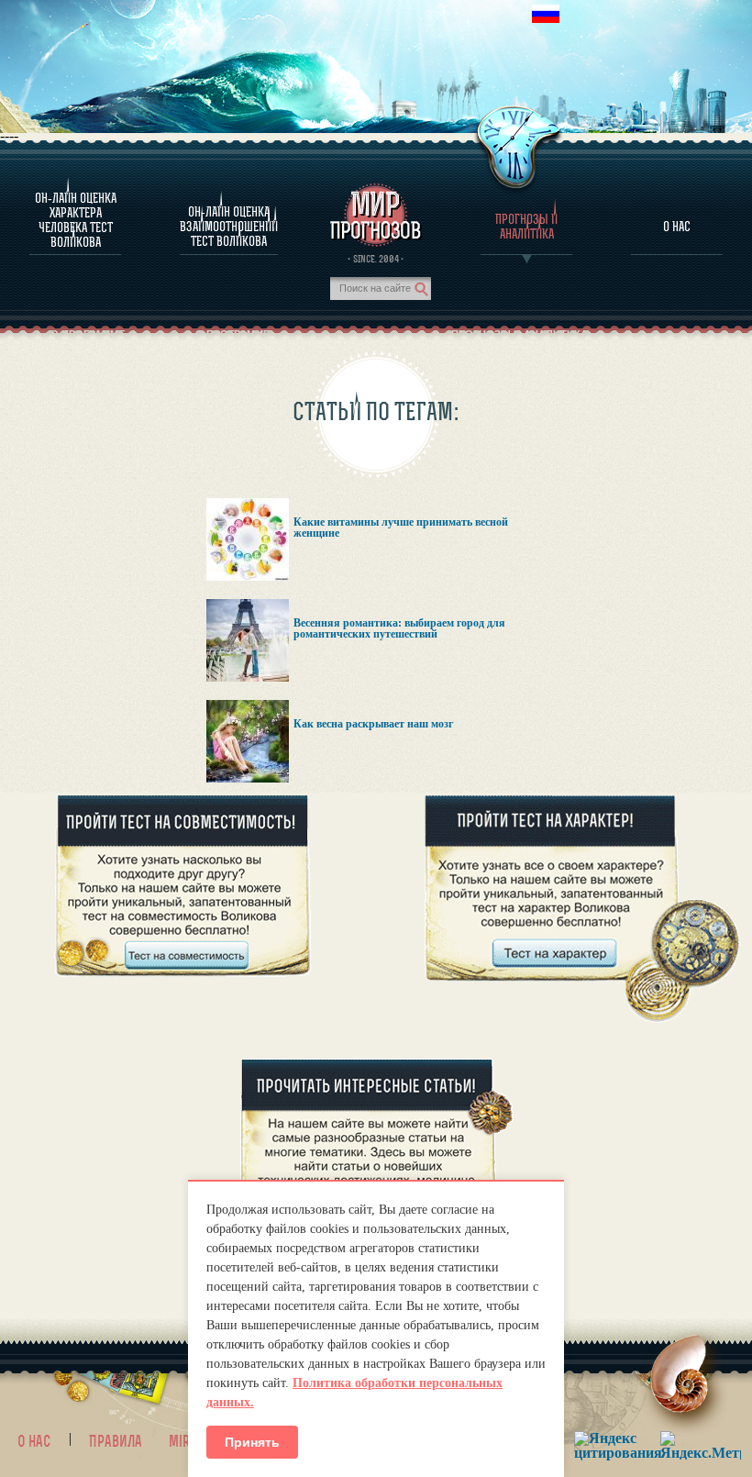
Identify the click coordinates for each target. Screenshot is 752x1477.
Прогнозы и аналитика (526, 226)
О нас (33, 1441)
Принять (252, 1442)
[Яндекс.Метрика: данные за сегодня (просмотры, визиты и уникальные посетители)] (700, 1445)
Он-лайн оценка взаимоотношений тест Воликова (229, 227)
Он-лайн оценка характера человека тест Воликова (75, 220)
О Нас (677, 226)
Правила (115, 1441)
